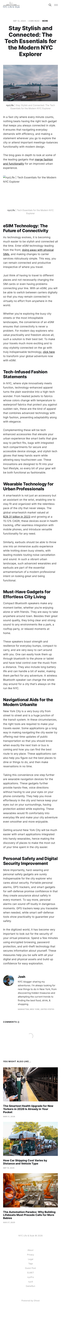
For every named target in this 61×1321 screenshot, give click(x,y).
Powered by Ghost (30, 1300)
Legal (30, 1259)
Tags (30, 1263)
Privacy (30, 1254)
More (45, 21)
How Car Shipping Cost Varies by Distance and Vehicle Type (25, 1162)
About (30, 1250)
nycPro (30, 1277)
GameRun (30, 1286)
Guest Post (30, 1268)
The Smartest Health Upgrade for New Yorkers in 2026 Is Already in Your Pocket (28, 1109)
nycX (30, 1281)
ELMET (30, 1272)
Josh (21, 977)
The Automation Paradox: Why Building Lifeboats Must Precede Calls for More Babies (29, 1215)
